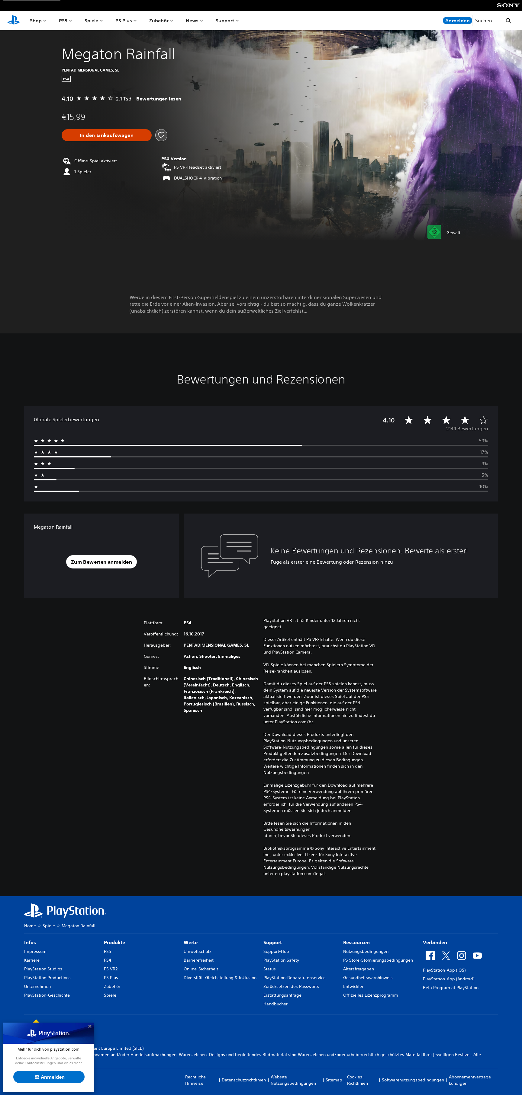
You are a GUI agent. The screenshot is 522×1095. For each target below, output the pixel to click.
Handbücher (275, 1004)
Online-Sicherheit (201, 969)
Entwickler (353, 986)
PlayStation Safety (281, 960)
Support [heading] (272, 942)
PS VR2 (111, 969)
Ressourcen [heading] (356, 942)
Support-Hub (276, 951)
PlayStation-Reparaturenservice (294, 977)
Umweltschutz (197, 951)
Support (225, 21)
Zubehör (159, 21)
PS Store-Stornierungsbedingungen (378, 960)
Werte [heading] (191, 942)
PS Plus (123, 21)
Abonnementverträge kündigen (470, 1080)
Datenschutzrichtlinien (244, 1080)
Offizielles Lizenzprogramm (370, 995)
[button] (101, 562)
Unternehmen (37, 986)
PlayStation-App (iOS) (444, 970)
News (192, 21)
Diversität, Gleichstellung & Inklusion (220, 977)
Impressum (35, 951)
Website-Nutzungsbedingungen (293, 1080)
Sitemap (334, 1080)
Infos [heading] (30, 942)
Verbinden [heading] (435, 942)
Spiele (91, 21)
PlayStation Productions (47, 977)
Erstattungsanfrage (282, 995)
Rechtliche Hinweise (195, 1080)
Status (269, 969)
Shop (36, 21)
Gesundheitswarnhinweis (368, 977)
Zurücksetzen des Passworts (291, 986)
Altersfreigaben (358, 969)
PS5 (63, 21)
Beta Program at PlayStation (450, 987)
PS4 (107, 960)
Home (30, 925)
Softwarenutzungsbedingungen (413, 1080)
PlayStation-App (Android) (448, 979)
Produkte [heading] (114, 942)
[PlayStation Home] (13, 20)
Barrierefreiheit (199, 960)
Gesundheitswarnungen (286, 829)
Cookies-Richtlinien (357, 1080)
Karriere (32, 960)
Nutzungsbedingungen (365, 951)
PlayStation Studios (43, 969)
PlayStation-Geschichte (47, 995)
